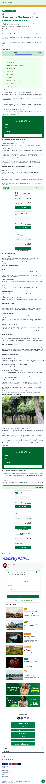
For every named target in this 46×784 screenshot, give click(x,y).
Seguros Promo (10, 176)
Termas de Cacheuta (9, 74)
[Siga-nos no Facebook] (21, 718)
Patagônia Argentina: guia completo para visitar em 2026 (14, 558)
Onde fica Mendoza (8, 61)
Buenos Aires (5, 96)
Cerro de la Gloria (9, 77)
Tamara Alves (4, 26)
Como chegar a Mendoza (10, 62)
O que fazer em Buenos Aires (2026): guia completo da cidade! (15, 556)
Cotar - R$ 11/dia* (23, 248)
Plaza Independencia (9, 71)
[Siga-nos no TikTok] (18, 718)
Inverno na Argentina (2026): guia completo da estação (13, 557)
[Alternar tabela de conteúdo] (39, 59)
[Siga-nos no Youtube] (24, 718)
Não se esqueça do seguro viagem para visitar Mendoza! (14, 65)
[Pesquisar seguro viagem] (43, 781)
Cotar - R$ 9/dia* (23, 227)
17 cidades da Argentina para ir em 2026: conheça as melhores (15, 559)
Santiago (20, 98)
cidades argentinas (18, 113)
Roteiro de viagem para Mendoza (10, 84)
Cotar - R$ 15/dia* (23, 207)
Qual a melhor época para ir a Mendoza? (11, 64)
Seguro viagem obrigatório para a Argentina (12, 86)
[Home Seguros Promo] (7, 3)
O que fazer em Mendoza (9, 67)
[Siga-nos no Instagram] (27, 718)
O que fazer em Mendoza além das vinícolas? (12, 81)
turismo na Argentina (35, 183)
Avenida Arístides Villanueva (10, 75)
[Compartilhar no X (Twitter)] (5, 30)
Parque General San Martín (10, 72)
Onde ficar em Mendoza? (9, 83)
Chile (25, 113)
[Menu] (43, 2)
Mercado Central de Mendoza (10, 80)
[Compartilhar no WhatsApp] (2, 30)
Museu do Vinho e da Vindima (10, 78)
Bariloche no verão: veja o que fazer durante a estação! (14, 560)
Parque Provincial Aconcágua (10, 68)
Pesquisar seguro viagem (23, 596)
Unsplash (4, 424)
